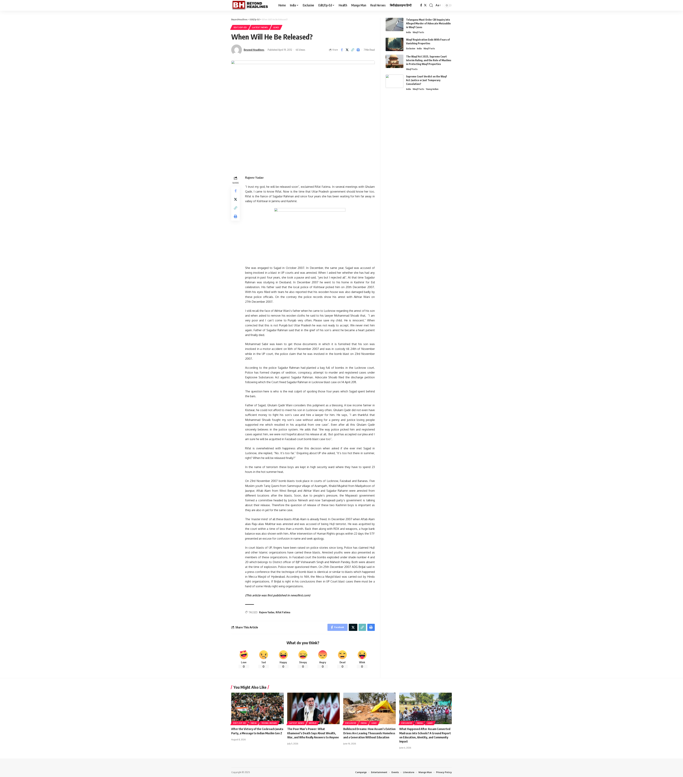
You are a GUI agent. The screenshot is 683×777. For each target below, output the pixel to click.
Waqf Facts (418, 32)
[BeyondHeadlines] (252, 5)
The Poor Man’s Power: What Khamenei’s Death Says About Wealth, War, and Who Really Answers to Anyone (313, 733)
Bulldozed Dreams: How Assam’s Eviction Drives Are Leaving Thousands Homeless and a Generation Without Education (369, 733)
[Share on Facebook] (341, 50)
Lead (276, 27)
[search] (431, 5)
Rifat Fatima (283, 612)
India (408, 32)
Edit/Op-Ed (240, 27)
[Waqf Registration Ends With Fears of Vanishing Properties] (394, 44)
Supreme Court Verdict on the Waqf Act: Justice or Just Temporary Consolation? (426, 80)
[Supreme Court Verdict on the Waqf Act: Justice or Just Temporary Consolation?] (394, 81)
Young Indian (432, 89)
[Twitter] (425, 5)
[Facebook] (421, 5)
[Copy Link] (352, 50)
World (313, 723)
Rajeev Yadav (266, 612)
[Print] (358, 50)
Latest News (260, 27)
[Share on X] (347, 50)
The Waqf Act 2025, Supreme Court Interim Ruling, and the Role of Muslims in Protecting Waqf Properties (428, 60)
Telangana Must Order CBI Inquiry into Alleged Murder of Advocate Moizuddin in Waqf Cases (428, 23)
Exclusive (410, 48)
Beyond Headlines (254, 49)
